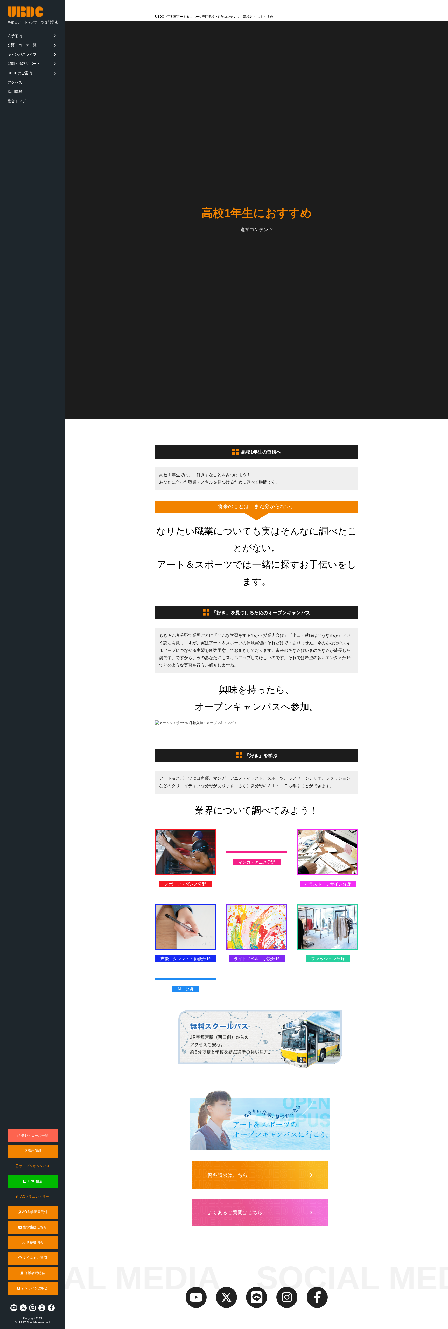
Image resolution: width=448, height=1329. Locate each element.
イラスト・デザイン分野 (328, 884)
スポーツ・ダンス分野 (185, 884)
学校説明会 (34, 1242)
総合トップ (17, 101)
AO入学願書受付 (34, 1212)
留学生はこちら (35, 1227)
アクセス (15, 82)
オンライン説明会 (34, 1288)
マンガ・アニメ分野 (257, 862)
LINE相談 (35, 1181)
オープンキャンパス (34, 1166)
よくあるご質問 (35, 1258)
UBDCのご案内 (20, 73)
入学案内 (15, 36)
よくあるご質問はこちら (235, 1212)
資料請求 (34, 1151)
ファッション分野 (328, 958)
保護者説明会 (35, 1273)
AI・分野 (185, 989)
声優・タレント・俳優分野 (185, 958)
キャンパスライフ (22, 54)
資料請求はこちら (228, 1175)
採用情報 (15, 92)
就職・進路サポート (24, 64)
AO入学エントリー (34, 1197)
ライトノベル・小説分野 (257, 958)
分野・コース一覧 (22, 45)
